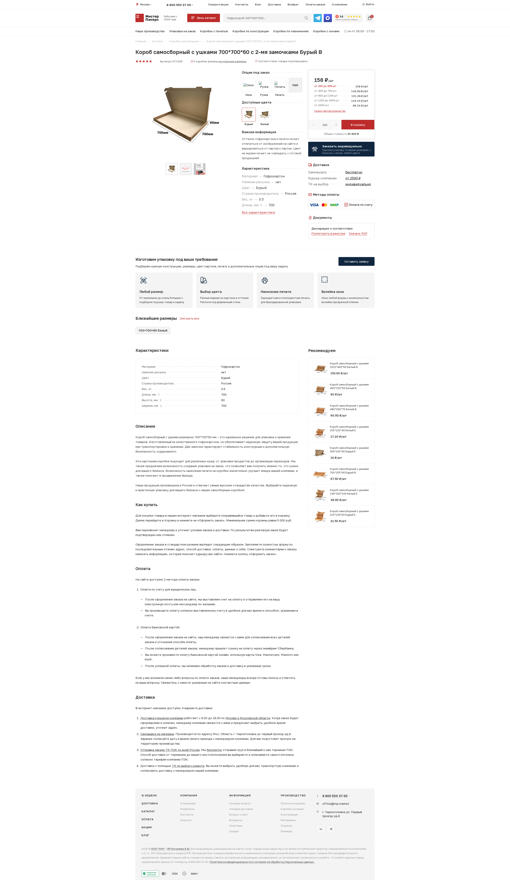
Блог (145, 835)
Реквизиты (187, 809)
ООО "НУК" (158, 848)
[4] (147, 61)
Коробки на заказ (292, 809)
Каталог (148, 811)
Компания (188, 795)
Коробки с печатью (214, 31)
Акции (146, 827)
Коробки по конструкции (250, 31)
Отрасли (286, 825)
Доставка (149, 803)
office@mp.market (335, 803)
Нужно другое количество (329, 111)
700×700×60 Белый (152, 330)
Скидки (234, 831)
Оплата (147, 819)
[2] (140, 61)
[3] (143, 61)
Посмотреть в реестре (328, 233)
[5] (150, 61)
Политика (235, 825)
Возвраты (235, 820)
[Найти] (306, 18)
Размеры (286, 831)
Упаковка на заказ (182, 31)
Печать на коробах (293, 803)
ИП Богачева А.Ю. (178, 848)
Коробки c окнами (326, 31)
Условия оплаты (239, 803)
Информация (240, 795)
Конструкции (289, 814)
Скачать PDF (358, 233)
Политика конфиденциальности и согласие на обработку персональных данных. (262, 861)
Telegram (331, 829)
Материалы (288, 820)
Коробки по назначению (291, 31)
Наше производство (150, 31)
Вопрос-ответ (238, 814)
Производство (293, 795)
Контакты (186, 814)
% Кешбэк (149, 795)
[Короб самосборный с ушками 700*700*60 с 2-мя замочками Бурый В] (185, 115)
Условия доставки (241, 809)
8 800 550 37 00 (179, 5)
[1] (136, 61)
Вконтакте (321, 829)
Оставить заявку (356, 261)
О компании (188, 803)
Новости (185, 820)
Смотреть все (189, 318)
